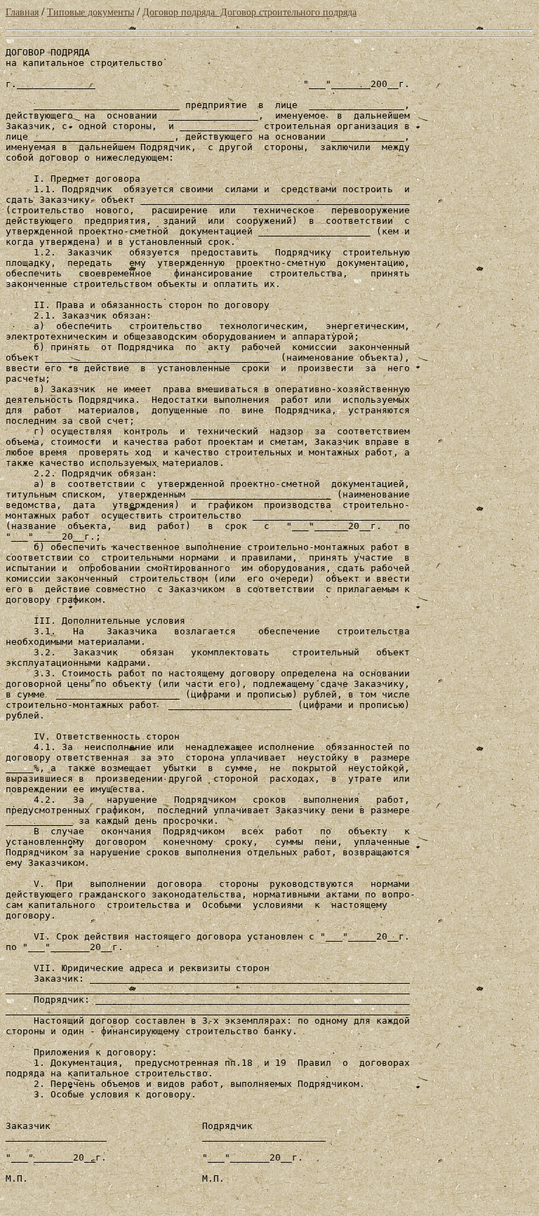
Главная (22, 12)
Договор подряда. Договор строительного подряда (249, 12)
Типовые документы (90, 12)
